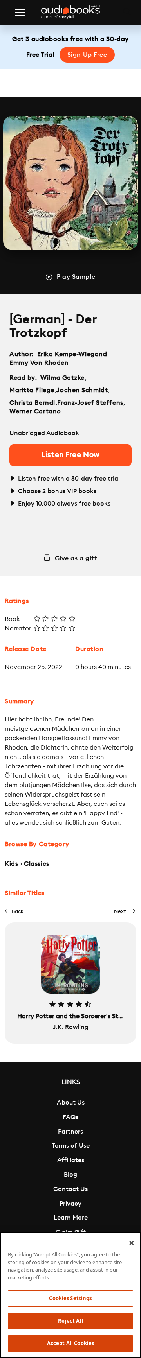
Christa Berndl (32, 402)
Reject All (70, 1320)
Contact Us (70, 1189)
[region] (70, 1295)
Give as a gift (76, 558)
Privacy (70, 1203)
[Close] (131, 1243)
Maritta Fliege (31, 390)
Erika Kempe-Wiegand (72, 354)
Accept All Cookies (70, 1343)
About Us (71, 1103)
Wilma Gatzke (62, 377)
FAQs (70, 1117)
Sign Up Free (87, 55)
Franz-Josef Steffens (90, 402)
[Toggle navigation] (20, 12)
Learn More (71, 1217)
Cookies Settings (70, 1298)
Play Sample (76, 276)
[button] (14, 911)
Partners (70, 1131)
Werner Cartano (35, 411)
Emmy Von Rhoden (39, 363)
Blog (70, 1174)
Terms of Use (71, 1146)
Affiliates (70, 1160)
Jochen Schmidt (82, 390)
